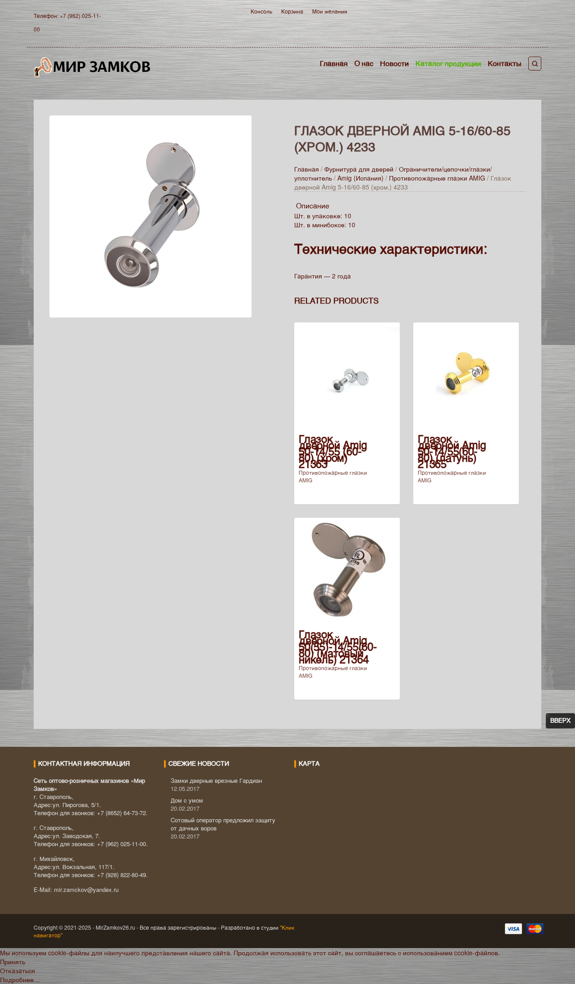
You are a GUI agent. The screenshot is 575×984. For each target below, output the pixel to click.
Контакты (505, 63)
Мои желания (329, 11)
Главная (334, 63)
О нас (363, 63)
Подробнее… (20, 979)
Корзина (292, 11)
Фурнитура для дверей (359, 168)
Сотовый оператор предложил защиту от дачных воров (223, 824)
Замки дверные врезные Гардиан (216, 780)
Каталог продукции (448, 63)
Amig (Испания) (360, 177)
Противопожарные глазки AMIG (437, 177)
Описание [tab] (312, 205)
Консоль (261, 11)
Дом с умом (187, 800)
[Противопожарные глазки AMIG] (150, 215)
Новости (394, 63)
